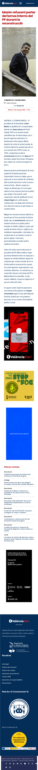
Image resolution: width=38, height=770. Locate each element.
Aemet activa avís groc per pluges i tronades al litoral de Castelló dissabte (18, 483)
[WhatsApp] (20, 368)
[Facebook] (6, 368)
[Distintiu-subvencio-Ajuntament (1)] (19, 739)
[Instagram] (9, 763)
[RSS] (21, 763)
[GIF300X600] (19, 459)
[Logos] (19, 748)
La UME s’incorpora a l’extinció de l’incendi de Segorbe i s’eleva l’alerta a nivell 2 (18, 529)
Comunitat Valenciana (14, 100)
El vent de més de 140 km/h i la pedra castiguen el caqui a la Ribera (18, 512)
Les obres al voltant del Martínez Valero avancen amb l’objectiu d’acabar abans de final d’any (19, 539)
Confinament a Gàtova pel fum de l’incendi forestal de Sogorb (17, 520)
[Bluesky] (36, 763)
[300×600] (19, 576)
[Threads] (9, 767)
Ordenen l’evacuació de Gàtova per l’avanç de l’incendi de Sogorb (17, 475)
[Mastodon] (6, 767)
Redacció (20, 106)
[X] (11, 368)
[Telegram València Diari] (19, 362)
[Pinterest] (15, 368)
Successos (8, 472)
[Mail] (17, 763)
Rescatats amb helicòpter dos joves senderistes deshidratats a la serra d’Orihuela (17, 502)
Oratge (6, 480)
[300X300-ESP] (19, 386)
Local (6, 534)
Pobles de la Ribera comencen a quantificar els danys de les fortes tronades (17, 492)
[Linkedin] (13, 763)
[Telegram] (24, 763)
